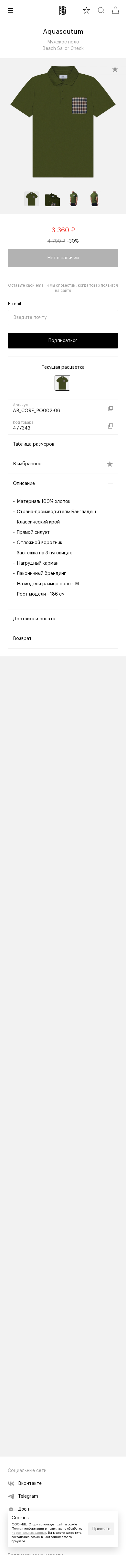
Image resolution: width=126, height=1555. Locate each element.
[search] (101, 10)
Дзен (23, 1509)
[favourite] (86, 10)
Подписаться (63, 340)
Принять (101, 1529)
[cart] (115, 10)
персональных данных (29, 1532)
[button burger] (11, 10)
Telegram (28, 1496)
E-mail (14, 304)
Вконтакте (30, 1483)
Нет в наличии (63, 258)
